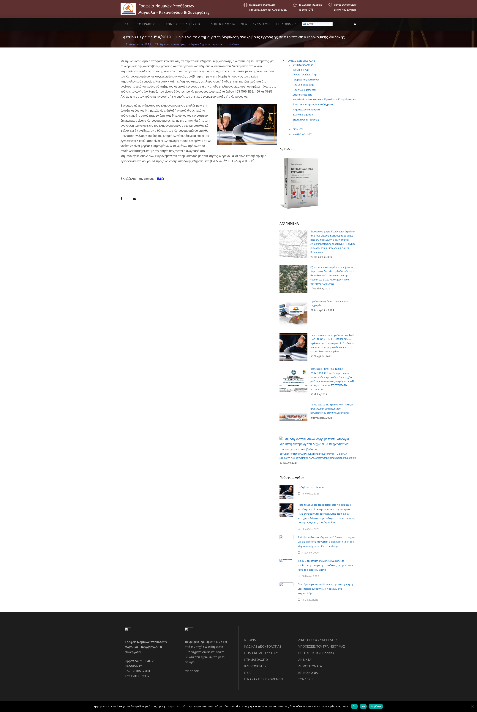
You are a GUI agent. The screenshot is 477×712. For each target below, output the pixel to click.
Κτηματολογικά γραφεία (306, 109)
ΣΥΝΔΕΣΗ (305, 679)
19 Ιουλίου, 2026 (310, 493)
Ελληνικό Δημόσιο (198, 44)
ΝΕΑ (244, 24)
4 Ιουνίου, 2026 (310, 552)
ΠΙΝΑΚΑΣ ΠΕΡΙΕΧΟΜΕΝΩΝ (263, 679)
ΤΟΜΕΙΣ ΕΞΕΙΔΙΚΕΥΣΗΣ (183, 24)
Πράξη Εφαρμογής (303, 84)
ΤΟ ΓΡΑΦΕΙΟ (146, 24)
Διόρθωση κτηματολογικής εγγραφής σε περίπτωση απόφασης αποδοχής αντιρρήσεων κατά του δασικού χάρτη (325, 565)
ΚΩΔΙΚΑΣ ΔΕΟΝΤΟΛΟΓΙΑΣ (262, 646)
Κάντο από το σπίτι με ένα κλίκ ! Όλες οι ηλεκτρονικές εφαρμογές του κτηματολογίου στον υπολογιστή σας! (331, 409)
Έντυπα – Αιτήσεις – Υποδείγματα (313, 104)
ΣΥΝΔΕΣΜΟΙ (262, 24)
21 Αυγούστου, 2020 (138, 44)
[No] (472, 706)
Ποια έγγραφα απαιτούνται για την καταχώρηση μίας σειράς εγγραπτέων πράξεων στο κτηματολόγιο (325, 589)
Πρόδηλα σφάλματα (304, 89)
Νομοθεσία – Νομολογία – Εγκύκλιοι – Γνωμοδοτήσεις (324, 99)
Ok (354, 706)
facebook (192, 671)
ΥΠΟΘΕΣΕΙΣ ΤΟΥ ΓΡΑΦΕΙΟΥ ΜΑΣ (321, 646)
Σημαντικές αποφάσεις (225, 44)
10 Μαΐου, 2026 (310, 600)
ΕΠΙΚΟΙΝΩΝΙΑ (286, 24)
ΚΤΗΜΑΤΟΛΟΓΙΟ (303, 65)
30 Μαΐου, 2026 (310, 576)
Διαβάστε (375, 706)
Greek (310, 24)
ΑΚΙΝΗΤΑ (298, 129)
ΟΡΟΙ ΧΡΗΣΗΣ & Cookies (316, 653)
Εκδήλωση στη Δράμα (311, 487)
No (363, 706)
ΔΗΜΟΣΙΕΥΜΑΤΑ (223, 24)
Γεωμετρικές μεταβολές (306, 79)
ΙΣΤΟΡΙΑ (250, 640)
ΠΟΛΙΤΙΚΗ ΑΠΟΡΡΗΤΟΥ (261, 653)
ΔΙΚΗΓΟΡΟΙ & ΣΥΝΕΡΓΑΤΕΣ (317, 640)
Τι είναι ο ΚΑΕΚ (301, 70)
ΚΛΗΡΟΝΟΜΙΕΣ (302, 134)
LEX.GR (126, 24)
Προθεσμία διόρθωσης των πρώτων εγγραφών (329, 303)
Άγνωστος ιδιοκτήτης (173, 44)
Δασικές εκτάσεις (302, 94)
